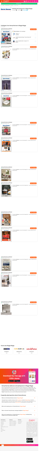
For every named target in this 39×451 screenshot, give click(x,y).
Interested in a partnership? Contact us (20, 422)
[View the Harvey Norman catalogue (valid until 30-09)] (6, 175)
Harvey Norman (7, 5)
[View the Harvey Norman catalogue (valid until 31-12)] (6, 191)
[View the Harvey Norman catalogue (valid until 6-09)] (6, 54)
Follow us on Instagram (12, 423)
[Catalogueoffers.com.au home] (6, 1)
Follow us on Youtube (12, 424)
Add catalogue (3, 430)
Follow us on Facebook (12, 422)
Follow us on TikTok (12, 425)
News (1, 431)
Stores (3, 5)
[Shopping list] (34, 1)
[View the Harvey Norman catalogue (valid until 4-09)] (6, 146)
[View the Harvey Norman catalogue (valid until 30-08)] (6, 101)
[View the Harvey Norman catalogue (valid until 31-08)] (6, 84)
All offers (2, 424)
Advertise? (2, 423)
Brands (2, 425)
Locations (11, 5)
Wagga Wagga (20, 397)
